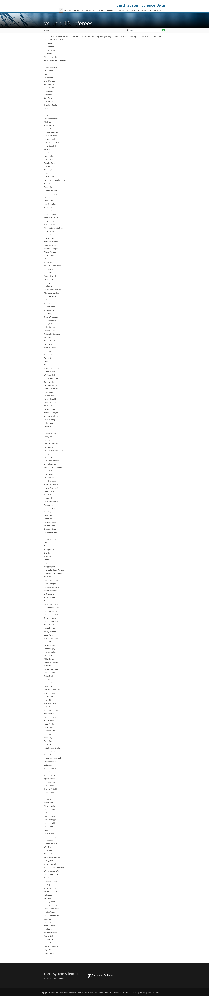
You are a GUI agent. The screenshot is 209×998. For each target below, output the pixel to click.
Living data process (127, 10)
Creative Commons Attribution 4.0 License (112, 993)
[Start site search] (163, 30)
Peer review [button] (111, 10)
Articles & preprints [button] (73, 10)
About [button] (157, 10)
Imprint (142, 993)
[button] (127, 30)
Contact (134, 993)
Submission (89, 10)
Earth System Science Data (140, 5)
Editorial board (145, 10)
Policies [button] (99, 10)
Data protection (153, 993)
